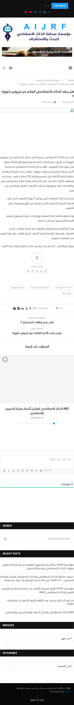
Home (71, 80)
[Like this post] (34, 308)
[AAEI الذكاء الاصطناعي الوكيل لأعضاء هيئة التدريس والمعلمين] (37, 379)
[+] (50, 470)
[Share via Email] (14, 308)
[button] (45, 6)
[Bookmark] (4, 68)
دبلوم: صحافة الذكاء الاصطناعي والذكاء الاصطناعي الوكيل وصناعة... (35, 5)
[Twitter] (44, 12)
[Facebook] (49, 12)
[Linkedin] (35, 12)
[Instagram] (40, 12)
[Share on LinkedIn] (22, 308)
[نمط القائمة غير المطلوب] (27, 470)
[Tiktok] (25, 12)
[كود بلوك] (36, 470)
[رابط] (40, 470)
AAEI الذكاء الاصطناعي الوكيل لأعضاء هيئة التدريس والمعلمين (39, 612)
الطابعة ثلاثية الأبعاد (39, 287)
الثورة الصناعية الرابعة (48, 80)
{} (45, 470)
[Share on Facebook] (30, 308)
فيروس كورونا (17, 287)
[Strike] (18, 470)
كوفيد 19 (67, 294)
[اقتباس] (31, 470)
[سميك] (4, 470)
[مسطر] (13, 470)
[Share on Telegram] (18, 308)
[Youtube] (30, 12)
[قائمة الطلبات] (22, 470)
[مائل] (8, 470)
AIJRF (67, 691)
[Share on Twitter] (26, 308)
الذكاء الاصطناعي (63, 287)
